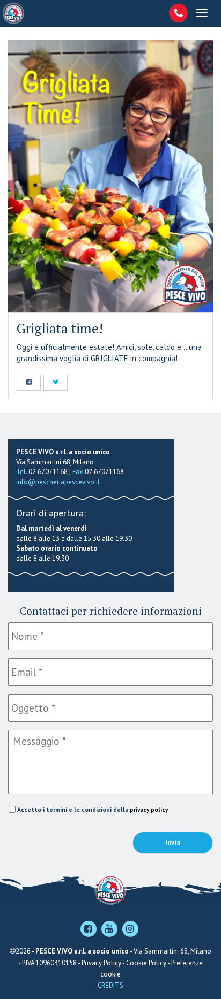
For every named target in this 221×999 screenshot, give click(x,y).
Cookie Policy (146, 962)
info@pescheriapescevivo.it (58, 481)
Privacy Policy (101, 962)
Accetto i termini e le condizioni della (92, 809)
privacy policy (149, 809)
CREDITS (110, 985)
